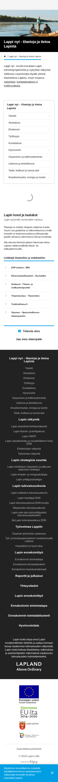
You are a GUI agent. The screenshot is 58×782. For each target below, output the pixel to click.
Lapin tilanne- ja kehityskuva (29, 431)
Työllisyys (14, 136)
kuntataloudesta (26, 81)
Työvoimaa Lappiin (29, 526)
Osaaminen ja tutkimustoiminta (25, 156)
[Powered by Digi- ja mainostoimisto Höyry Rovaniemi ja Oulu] (29, 761)
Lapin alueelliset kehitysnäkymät (29, 426)
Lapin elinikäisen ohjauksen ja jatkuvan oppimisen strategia (29, 468)
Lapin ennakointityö (29, 552)
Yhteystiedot (29, 585)
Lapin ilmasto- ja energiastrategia (29, 474)
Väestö (12, 116)
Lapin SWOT (29, 436)
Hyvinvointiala (29, 625)
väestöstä (9, 81)
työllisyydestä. (12, 85)
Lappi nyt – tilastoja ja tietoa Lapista (29, 360)
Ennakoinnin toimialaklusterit (29, 564)
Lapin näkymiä (29, 419)
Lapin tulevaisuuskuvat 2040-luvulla (29, 503)
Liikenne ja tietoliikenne (21, 163)
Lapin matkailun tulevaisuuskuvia (29, 492)
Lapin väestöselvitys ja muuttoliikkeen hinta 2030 (29, 442)
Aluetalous (14, 122)
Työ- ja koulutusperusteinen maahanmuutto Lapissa (29, 539)
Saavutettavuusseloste (29, 749)
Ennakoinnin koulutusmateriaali (29, 569)
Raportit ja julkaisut (29, 575)
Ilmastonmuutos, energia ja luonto (27, 177)
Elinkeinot (14, 129)
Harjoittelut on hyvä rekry (29, 546)
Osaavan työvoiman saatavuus (29, 533)
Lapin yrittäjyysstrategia (29, 479)
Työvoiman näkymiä (29, 453)
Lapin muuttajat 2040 (29, 498)
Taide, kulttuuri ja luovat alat (24, 170)
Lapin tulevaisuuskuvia (29, 485)
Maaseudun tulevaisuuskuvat (29, 508)
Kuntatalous (15, 143)
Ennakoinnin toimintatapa (29, 559)
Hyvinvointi (15, 150)
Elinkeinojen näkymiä (29, 448)
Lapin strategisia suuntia (29, 460)
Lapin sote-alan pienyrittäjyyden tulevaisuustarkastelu (29, 514)
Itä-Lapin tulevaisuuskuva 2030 (29, 520)
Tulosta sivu (31, 331)
